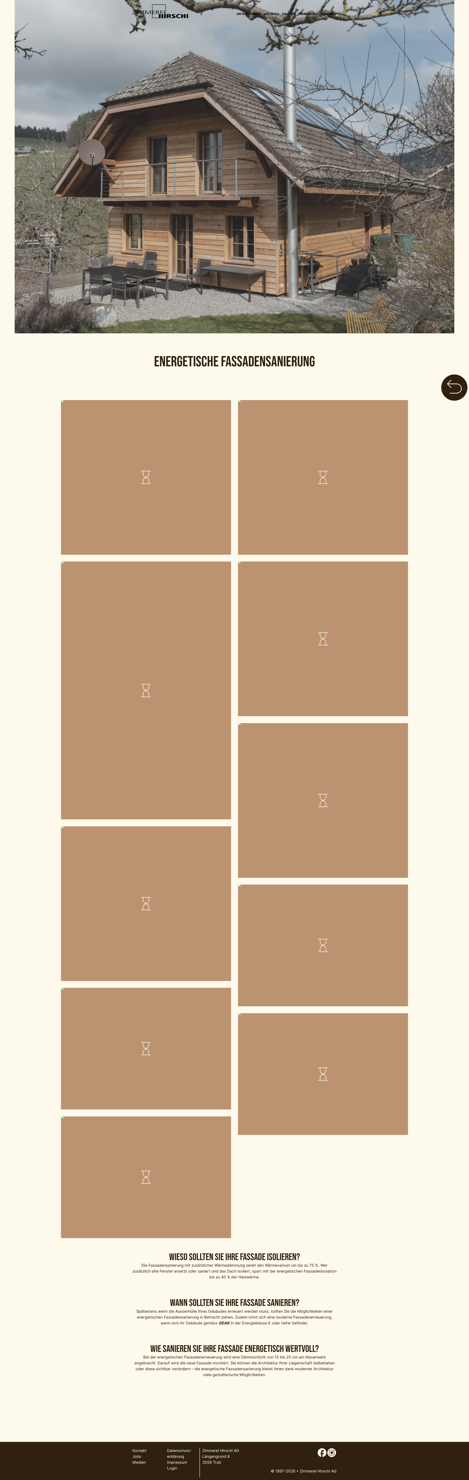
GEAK (224, 1323)
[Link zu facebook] (322, 1451)
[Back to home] (160, 11)
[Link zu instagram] (332, 1451)
